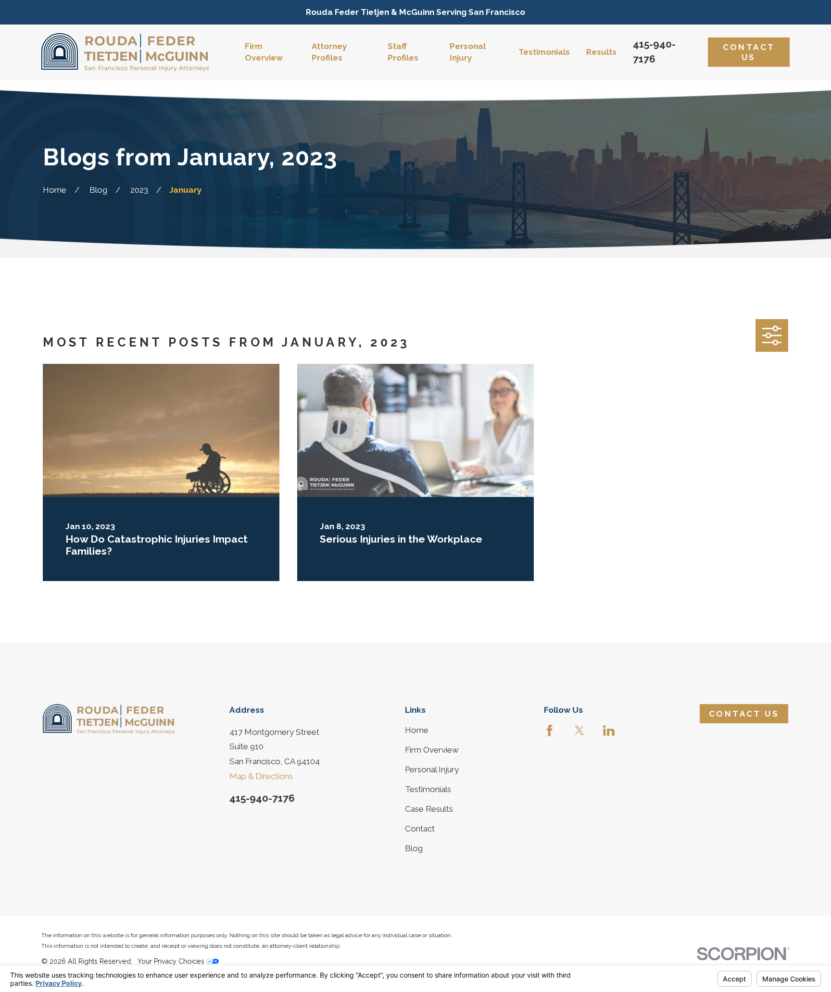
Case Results (429, 809)
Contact (420, 828)
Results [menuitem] (601, 52)
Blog (414, 848)
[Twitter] (579, 730)
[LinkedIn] (609, 730)
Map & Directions (261, 776)
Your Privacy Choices (172, 961)
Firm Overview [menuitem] (264, 51)
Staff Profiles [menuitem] (403, 51)
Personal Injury (432, 769)
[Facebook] (549, 730)
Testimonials (428, 789)
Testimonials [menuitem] (544, 52)
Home (416, 730)
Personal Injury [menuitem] (468, 51)
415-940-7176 (262, 798)
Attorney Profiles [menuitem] (329, 51)
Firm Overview (432, 750)
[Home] (125, 52)
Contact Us (749, 52)
